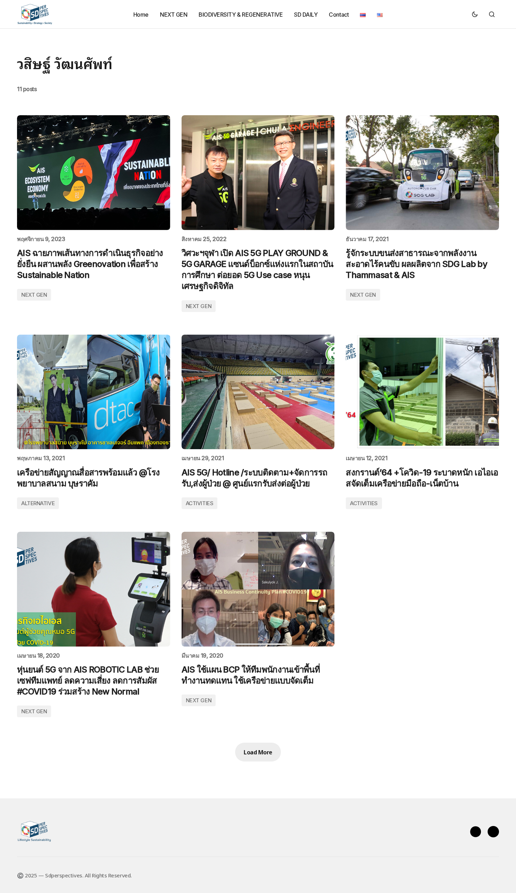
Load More (258, 752)
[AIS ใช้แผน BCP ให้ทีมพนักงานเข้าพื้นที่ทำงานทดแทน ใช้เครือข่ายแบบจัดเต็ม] (258, 589)
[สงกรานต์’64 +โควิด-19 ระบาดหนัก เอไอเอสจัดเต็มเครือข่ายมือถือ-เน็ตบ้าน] (422, 392)
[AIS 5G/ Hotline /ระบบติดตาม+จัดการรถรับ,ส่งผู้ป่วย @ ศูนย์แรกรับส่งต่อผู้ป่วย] (258, 392)
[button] (475, 14)
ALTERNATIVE (38, 503)
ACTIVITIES (199, 503)
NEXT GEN (34, 294)
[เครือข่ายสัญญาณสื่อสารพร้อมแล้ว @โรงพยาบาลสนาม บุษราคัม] (93, 392)
